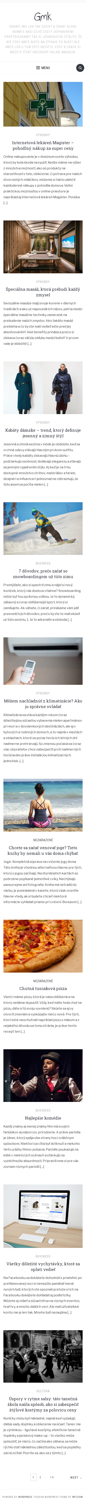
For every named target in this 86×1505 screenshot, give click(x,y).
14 (52, 1477)
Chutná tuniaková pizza (43, 988)
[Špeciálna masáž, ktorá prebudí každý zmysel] (43, 246)
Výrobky (43, 135)
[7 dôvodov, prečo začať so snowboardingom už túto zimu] (43, 528)
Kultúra (43, 1391)
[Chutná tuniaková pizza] (43, 946)
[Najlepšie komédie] (43, 1075)
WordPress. (25, 1497)
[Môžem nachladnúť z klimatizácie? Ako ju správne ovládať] (43, 661)
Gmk (43, 16)
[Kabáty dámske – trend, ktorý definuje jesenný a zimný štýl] (43, 387)
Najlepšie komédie (43, 1118)
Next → (76, 1477)
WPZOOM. (78, 1497)
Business (43, 563)
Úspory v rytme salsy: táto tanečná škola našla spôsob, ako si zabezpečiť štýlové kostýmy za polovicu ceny (43, 1404)
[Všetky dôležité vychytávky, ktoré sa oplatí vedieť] (43, 1216)
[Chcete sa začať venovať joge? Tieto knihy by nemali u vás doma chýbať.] (43, 805)
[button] (43, 68)
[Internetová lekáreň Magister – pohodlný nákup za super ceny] (43, 104)
